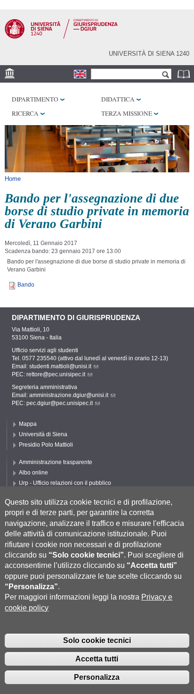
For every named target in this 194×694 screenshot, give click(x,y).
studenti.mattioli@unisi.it (60, 366)
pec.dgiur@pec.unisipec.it (59, 403)
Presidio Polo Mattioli (46, 444)
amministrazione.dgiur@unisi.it (68, 395)
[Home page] (61, 37)
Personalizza (97, 677)
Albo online (33, 472)
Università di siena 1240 (149, 53)
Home (13, 178)
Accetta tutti (96, 659)
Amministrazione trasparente (55, 462)
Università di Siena (43, 434)
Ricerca (25, 113)
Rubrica (185, 74)
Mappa (28, 424)
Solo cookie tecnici (97, 640)
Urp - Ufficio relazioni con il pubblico (65, 483)
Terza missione (126, 113)
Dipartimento (35, 99)
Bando (25, 284)
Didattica (118, 99)
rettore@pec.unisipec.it (55, 374)
